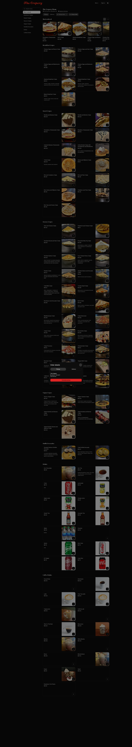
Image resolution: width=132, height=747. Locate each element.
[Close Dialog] (80, 365)
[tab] (58, 369)
